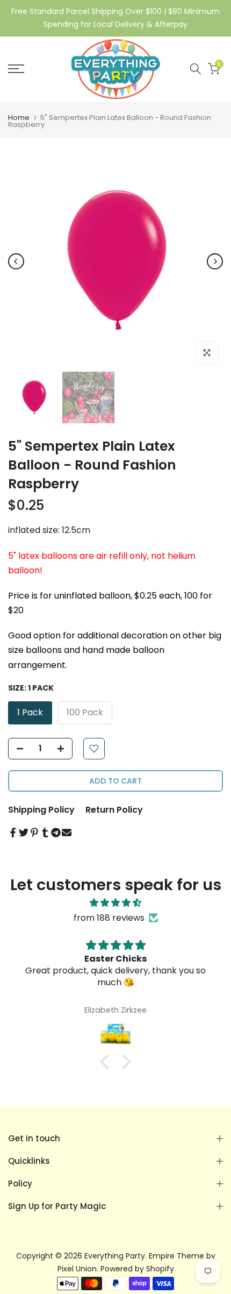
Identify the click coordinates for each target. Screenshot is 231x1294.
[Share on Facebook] (13, 832)
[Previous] (16, 261)
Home (19, 117)
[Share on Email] (66, 832)
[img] (115, 902)
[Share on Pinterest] (34, 832)
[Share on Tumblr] (45, 832)
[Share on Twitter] (23, 832)
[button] (107, 1061)
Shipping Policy (41, 810)
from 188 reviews (109, 918)
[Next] (215, 261)
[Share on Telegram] (56, 832)
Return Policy (114, 810)
